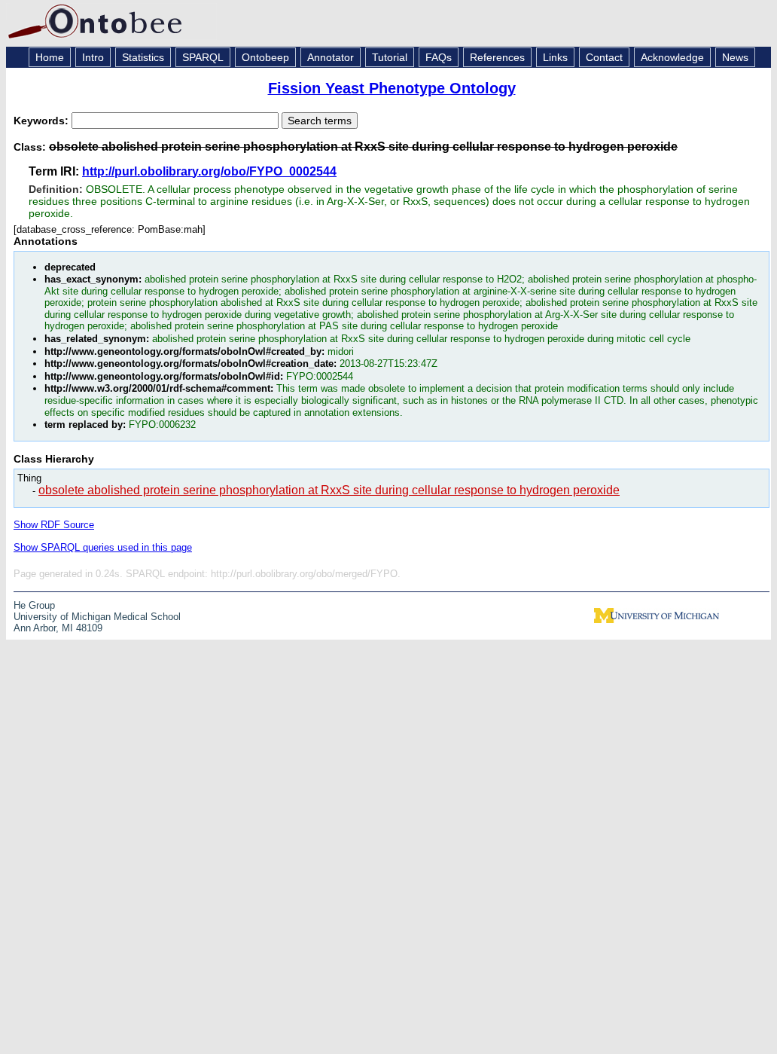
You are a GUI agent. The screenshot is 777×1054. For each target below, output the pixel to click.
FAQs (438, 57)
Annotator (330, 57)
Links (555, 57)
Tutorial (389, 57)
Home (49, 57)
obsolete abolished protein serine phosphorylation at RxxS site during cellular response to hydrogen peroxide (329, 490)
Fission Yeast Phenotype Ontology (392, 88)
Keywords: (43, 121)
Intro (93, 57)
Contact (604, 57)
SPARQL (203, 57)
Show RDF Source (54, 524)
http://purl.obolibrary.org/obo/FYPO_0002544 (209, 171)
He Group (34, 605)
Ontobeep (265, 57)
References (497, 57)
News (735, 57)
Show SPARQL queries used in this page (103, 547)
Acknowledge (672, 57)
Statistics (143, 57)
